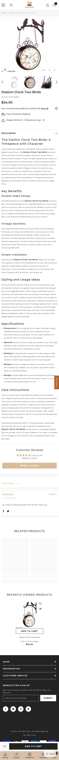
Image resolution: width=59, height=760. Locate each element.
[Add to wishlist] (4, 746)
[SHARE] (55, 108)
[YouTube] (28, 709)
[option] (29, 44)
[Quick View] (40, 609)
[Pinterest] (20, 709)
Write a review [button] (29, 465)
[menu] (3, 5)
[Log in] (47, 5)
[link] (15, 576)
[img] (7, 494)
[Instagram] (13, 709)
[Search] (11, 5)
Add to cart (33, 746)
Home (3, 13)
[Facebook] (5, 709)
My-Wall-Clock (24, 731)
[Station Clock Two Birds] (29, 614)
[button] (49, 70)
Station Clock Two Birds (29, 637)
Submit (48, 698)
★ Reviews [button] (57, 382)
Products (12, 13)
